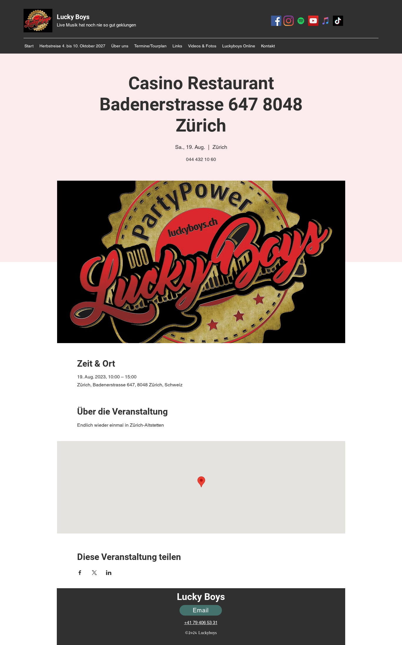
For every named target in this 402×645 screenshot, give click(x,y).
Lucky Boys (73, 17)
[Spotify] (301, 21)
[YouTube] (313, 21)
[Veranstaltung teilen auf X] (94, 572)
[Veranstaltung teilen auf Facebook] (80, 572)
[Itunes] (325, 21)
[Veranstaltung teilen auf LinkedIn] (109, 572)
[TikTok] (338, 21)
